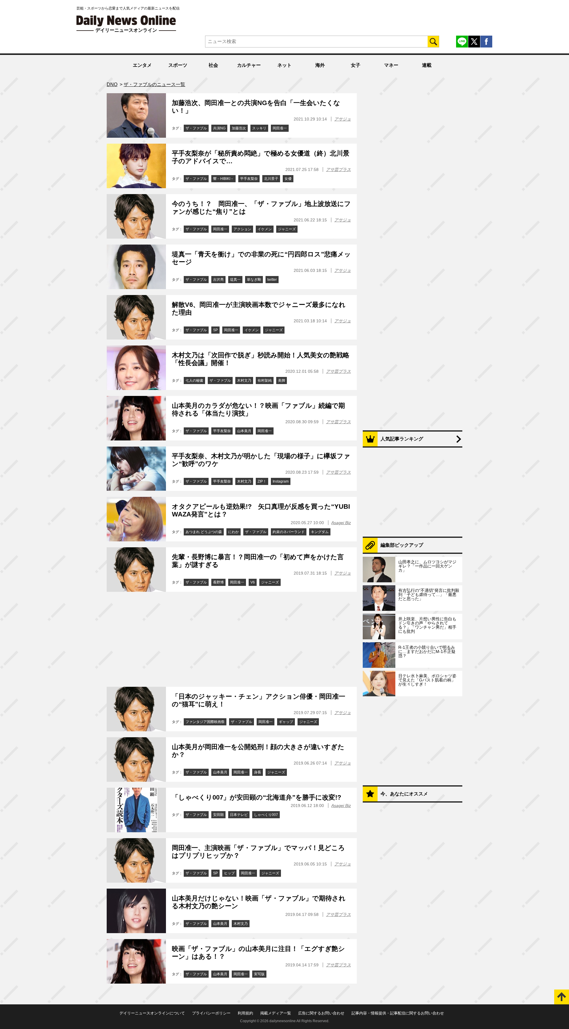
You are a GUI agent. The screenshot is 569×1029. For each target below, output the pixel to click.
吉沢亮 (218, 280)
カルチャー (249, 65)
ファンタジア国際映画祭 (205, 722)
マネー (391, 65)
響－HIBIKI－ (223, 179)
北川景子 (271, 179)
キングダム (320, 532)
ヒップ (229, 873)
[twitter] (474, 41)
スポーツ (177, 65)
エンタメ (142, 65)
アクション (242, 229)
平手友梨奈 (249, 179)
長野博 (218, 582)
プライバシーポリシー (211, 1013)
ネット (284, 65)
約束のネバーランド (289, 532)
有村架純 (265, 380)
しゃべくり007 (266, 815)
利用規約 (245, 1013)
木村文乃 (244, 380)
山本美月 (244, 431)
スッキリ (259, 128)
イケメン (265, 229)
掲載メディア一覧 (275, 1013)
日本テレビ (239, 815)
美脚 (281, 380)
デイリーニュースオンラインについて (152, 1013)
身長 (257, 772)
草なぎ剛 (254, 280)
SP (215, 330)
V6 (252, 582)
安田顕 (218, 815)
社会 (213, 65)
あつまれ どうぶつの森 (204, 532)
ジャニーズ (287, 229)
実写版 (259, 974)
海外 (320, 65)
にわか (233, 532)
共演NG (219, 128)
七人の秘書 (194, 380)
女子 (355, 65)
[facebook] (486, 41)
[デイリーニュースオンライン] (126, 20)
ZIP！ (262, 481)
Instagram (281, 481)
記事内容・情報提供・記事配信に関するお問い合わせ (397, 1013)
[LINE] (462, 41)
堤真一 (235, 280)
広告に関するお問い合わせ (321, 1013)
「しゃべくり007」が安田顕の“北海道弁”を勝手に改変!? (256, 797)
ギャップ (286, 722)
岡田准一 (280, 128)
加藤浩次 (239, 128)
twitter (272, 280)
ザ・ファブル (196, 128)
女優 (288, 179)
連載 (426, 65)
